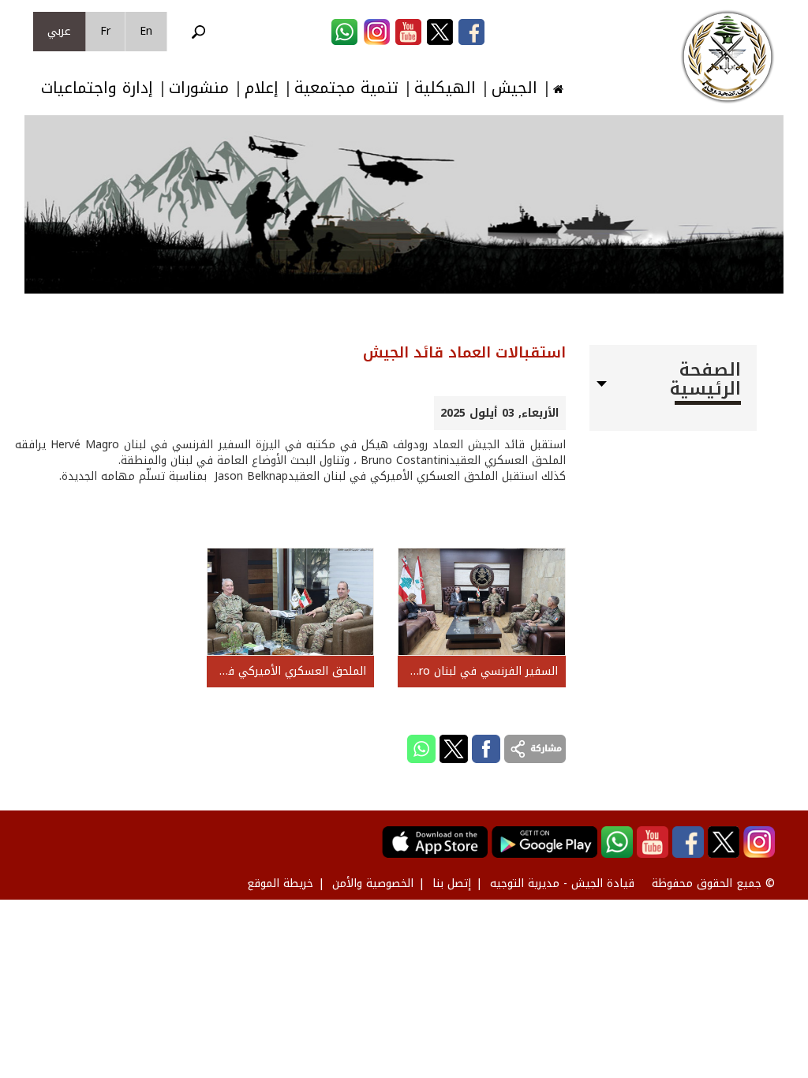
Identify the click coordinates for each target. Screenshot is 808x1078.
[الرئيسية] (727, 56)
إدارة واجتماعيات (97, 88)
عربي (59, 31)
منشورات (199, 88)
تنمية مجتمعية (346, 88)
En (146, 31)
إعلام (262, 88)
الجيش (514, 88)
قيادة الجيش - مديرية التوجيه (562, 883)
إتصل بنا (451, 883)
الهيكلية (445, 88)
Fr (105, 31)
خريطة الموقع (280, 883)
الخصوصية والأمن (372, 883)
